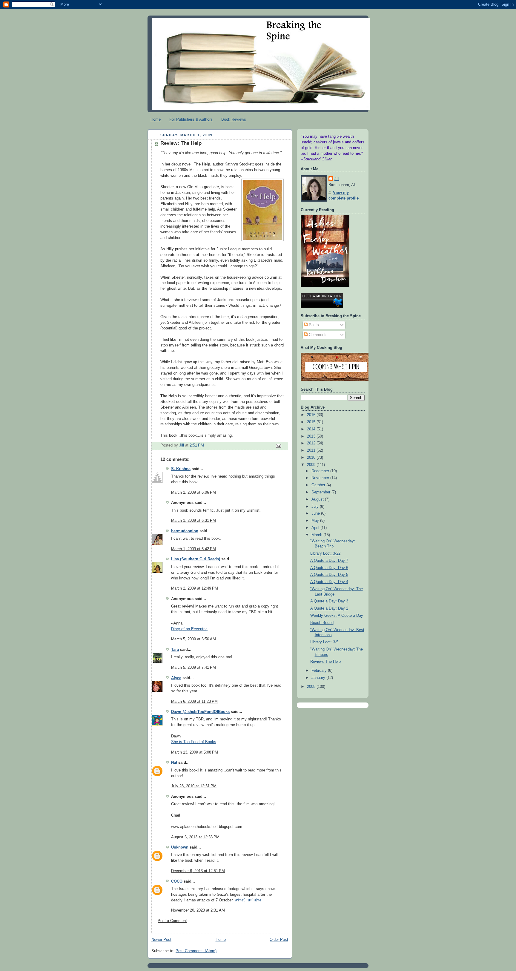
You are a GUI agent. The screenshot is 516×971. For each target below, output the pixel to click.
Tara (175, 650)
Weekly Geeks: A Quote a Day (336, 615)
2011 (312, 450)
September (321, 492)
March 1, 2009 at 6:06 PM (193, 492)
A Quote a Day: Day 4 (329, 582)
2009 (312, 465)
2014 (312, 429)
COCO (176, 881)
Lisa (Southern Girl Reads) (195, 559)
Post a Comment (172, 921)
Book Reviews (233, 119)
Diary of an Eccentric (189, 629)
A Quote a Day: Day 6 (329, 568)
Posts (313, 325)
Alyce (176, 678)
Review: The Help (325, 661)
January (318, 678)
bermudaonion (184, 531)
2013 (312, 436)
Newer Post (161, 940)
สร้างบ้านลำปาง (248, 900)
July (315, 506)
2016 (312, 415)
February (319, 670)
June (316, 513)
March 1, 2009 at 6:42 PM (193, 549)
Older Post (279, 940)
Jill (336, 179)
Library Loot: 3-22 (325, 553)
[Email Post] (278, 446)
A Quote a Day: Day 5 (329, 575)
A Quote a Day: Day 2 (329, 608)
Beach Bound (322, 623)
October (318, 485)
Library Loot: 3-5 (324, 642)
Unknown (179, 847)
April (315, 528)
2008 (312, 687)
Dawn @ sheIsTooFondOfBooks (200, 712)
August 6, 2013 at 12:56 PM (195, 837)
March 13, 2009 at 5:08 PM (194, 752)
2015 (312, 422)
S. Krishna (181, 469)
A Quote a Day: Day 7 (329, 561)
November (320, 478)
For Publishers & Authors (191, 119)
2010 (312, 457)
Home (155, 119)
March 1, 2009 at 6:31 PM (193, 521)
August (318, 499)
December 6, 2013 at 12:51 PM (198, 871)
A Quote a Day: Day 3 (329, 601)
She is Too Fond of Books (193, 742)
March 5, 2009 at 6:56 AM (193, 639)
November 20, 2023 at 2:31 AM (198, 910)
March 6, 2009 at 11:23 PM (194, 702)
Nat (174, 762)
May (315, 521)
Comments (318, 335)
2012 (312, 443)
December (320, 471)
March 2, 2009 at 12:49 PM (194, 588)
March (317, 535)
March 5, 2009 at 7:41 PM (193, 667)
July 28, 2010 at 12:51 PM (193, 786)
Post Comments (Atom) (196, 951)
